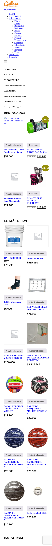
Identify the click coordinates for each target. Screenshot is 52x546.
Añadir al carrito (13, 145)
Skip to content (10, 9)
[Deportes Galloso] (11, 7)
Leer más (33, 145)
